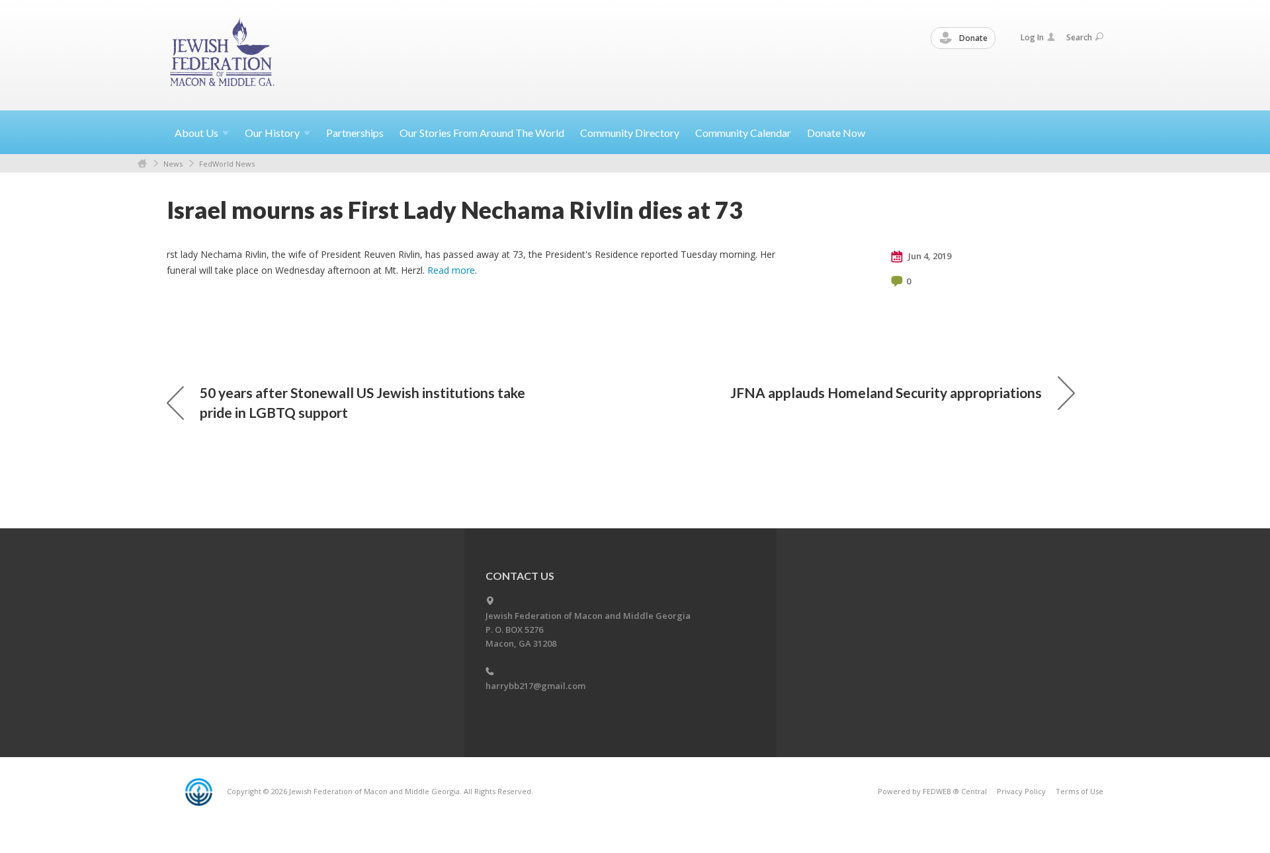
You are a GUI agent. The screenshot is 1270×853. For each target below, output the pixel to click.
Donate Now (836, 132)
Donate (972, 38)
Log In (1032, 37)
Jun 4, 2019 (928, 256)
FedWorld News (227, 164)
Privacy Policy (1021, 791)
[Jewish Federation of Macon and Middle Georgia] (223, 54)
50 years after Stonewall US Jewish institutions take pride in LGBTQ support (362, 402)
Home (142, 163)
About (196, 132)
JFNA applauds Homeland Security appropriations (886, 392)
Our (272, 132)
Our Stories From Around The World (482, 132)
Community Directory (629, 132)
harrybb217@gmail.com (535, 686)
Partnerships (355, 132)
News (173, 164)
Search (1079, 37)
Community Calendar (743, 132)
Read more (451, 270)
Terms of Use (1079, 791)
